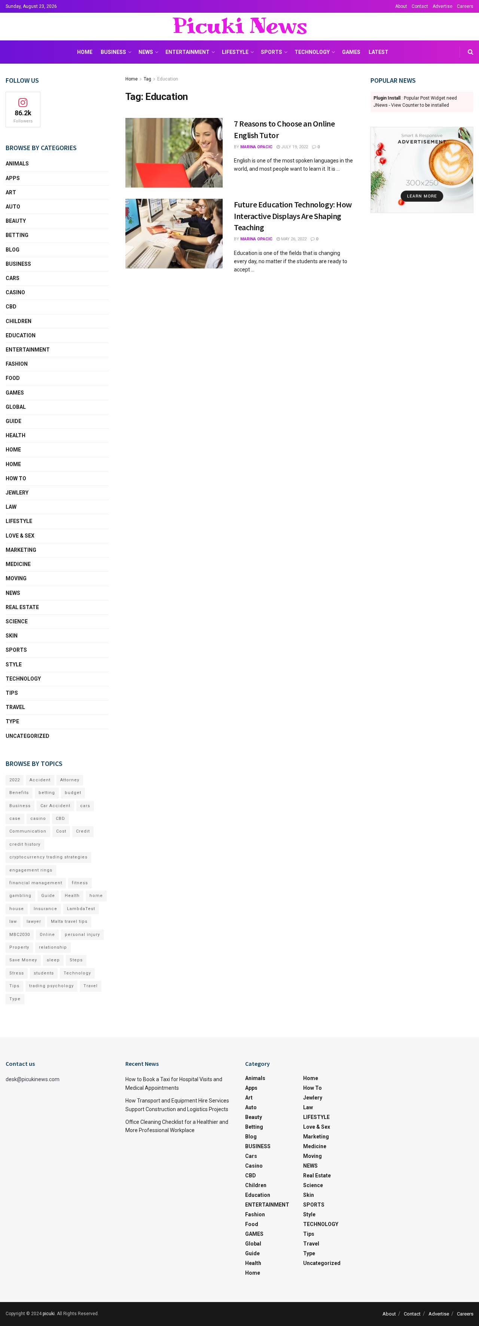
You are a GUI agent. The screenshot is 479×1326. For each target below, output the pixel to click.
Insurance (45, 908)
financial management (35, 883)
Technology (77, 973)
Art (11, 192)
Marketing (21, 550)
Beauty (16, 221)
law (13, 921)
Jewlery (17, 493)
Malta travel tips (69, 921)
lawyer (34, 921)
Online (47, 934)
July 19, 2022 (294, 147)
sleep (53, 960)
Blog (12, 250)
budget (73, 792)
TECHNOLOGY (312, 52)
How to (16, 478)
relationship (53, 947)
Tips (12, 693)
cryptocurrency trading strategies (48, 857)
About (401, 6)
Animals (17, 164)
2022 (14, 780)
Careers (465, 6)
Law (11, 507)
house (16, 908)
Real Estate (22, 607)
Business (20, 805)
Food (13, 378)
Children (18, 321)
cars (85, 805)
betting (47, 792)
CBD (11, 307)
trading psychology (51, 985)
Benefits (19, 792)
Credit (83, 831)
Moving (16, 578)
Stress (16, 973)
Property (19, 947)
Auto (13, 207)
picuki (49, 1313)
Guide (13, 421)
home (96, 895)
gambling (20, 895)
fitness (80, 883)
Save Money (23, 960)
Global (16, 407)
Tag (147, 79)
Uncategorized (27, 736)
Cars (12, 278)
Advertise (442, 6)
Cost (61, 831)
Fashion (17, 364)
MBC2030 (19, 934)
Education (167, 79)
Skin (12, 636)
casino (38, 818)
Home (84, 52)
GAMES (351, 52)
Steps (76, 960)
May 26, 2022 (293, 239)
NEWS (145, 52)
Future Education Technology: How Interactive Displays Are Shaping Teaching (293, 216)
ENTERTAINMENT (187, 52)
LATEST (378, 52)
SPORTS (271, 52)
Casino (15, 292)
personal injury (82, 934)
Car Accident (55, 805)
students (44, 973)
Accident (40, 780)
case (15, 818)
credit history (24, 844)
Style (14, 664)
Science (17, 621)
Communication (27, 831)
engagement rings (30, 870)
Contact (420, 6)
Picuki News (239, 27)
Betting (17, 235)
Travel (15, 707)
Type (12, 721)
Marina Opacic (256, 147)
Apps (13, 178)
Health (15, 435)
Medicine (18, 564)
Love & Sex (20, 536)
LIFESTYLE (235, 52)
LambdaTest (81, 908)
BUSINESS (113, 52)
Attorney (69, 780)
